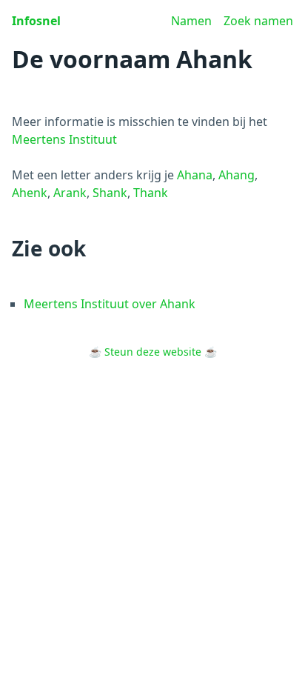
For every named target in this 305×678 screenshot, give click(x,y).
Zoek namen (258, 21)
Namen (191, 21)
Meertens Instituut (64, 139)
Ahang (236, 175)
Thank (150, 193)
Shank (110, 193)
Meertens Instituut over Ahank (109, 304)
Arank (70, 193)
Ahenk (29, 193)
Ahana (194, 175)
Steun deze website (152, 352)
